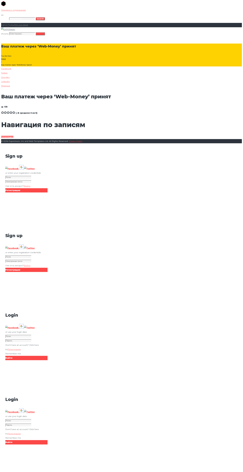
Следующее (7, 137)
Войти (27, 186)
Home (3, 59)
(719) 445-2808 (21, 25)
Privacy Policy (75, 141)
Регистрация (14, 349)
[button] (12, 168)
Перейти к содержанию (13, 10)
